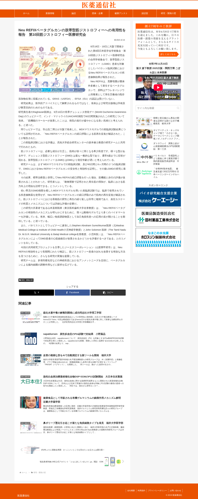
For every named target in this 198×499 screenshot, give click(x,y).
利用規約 (141, 490)
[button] (108, 293)
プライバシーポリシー (157, 490)
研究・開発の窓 (27, 280)
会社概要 (131, 490)
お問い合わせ (175, 490)
